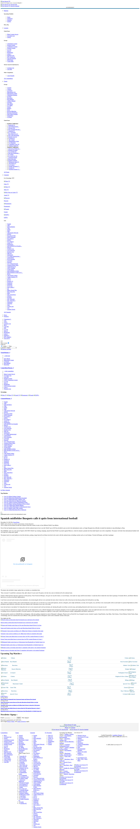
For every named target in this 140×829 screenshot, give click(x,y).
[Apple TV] (17, 395)
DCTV (9, 280)
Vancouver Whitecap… (14, 148)
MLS (5, 325)
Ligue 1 (9, 54)
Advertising (80, 740)
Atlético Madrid (11, 101)
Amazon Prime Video (12, 265)
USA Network (11, 250)
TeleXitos (9, 303)
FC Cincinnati (12, 132)
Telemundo (10, 255)
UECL (5, 322)
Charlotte (22, 762)
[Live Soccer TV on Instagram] (66, 784)
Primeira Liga (10, 55)
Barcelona (9, 98)
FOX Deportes (11, 259)
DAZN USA (10, 252)
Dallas (21, 787)
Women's (6, 316)
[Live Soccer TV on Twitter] (66, 781)
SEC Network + (11, 300)
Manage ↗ (7, 352)
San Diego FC (12, 163)
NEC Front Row (11, 294)
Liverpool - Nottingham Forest (64, 745)
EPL (5, 328)
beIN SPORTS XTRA (13, 271)
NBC (8, 231)
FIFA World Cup (9, 523)
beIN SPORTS (11, 227)
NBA (78, 759)
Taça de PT (7, 338)
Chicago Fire (11, 128)
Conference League (12, 46)
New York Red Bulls (13, 135)
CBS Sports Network (12, 232)
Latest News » (4, 696)
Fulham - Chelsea (69, 734)
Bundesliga (10, 52)
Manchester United (12, 93)
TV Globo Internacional (10, 434)
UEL (5, 320)
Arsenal (9, 87)
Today (8, 17)
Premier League (11, 48)
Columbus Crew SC (14, 144)
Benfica (9, 108)
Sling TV (50, 735)
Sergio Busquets (29, 523)
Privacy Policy (11, 721)
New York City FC (13, 134)
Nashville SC (11, 125)
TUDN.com (10, 306)
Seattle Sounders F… (14, 166)
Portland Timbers (12, 160)
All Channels (7, 312)
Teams (5, 81)
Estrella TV (10, 281)
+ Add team (7, 355)
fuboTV (9, 247)
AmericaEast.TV (11, 266)
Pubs (78, 747)
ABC (8, 225)
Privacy (79, 741)
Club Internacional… (13, 126)
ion (8, 288)
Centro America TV (12, 277)
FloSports (9, 284)
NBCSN (9, 253)
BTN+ (9, 274)
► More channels (5, 490)
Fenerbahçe (10, 115)
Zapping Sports (11, 309)
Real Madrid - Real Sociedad (65, 736)
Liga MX (9, 69)
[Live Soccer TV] (5, 1)
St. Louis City (23, 788)
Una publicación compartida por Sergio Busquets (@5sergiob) (23, 585)
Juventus (9, 102)
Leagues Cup (10, 68)
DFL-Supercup (11, 57)
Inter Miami (23, 757)
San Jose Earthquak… (14, 153)
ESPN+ (9, 240)
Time (10, 346)
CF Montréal (12, 143)
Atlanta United (24, 778)
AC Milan (9, 105)
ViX (8, 308)
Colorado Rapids (12, 157)
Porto (8, 109)
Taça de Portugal (11, 58)
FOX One (9, 286)
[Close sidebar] (1, 513)
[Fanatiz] (31, 395)
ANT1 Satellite (11, 268)
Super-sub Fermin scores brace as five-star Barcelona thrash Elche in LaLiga (19, 702)
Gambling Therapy (117, 735)
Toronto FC (12, 138)
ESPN (8, 229)
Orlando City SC (12, 137)
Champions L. (7, 319)
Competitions (4, 368)
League (4, 346)
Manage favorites (6, 349)
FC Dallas (10, 154)
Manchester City (11, 92)
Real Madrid (10, 99)
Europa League (11, 45)
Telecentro (10, 302)
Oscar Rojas (16, 522)
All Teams (6, 172)
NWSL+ (9, 296)
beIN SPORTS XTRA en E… (15, 272)
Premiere (9, 297)
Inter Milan (10, 104)
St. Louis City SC (12, 156)
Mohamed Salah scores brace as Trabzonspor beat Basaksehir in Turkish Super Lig (21, 711)
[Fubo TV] (4, 395)
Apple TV (10, 243)
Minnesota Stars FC (14, 162)
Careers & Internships (83, 744)
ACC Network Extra (12, 263)
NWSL (9, 37)
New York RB (23, 766)
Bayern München (11, 111)
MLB (78, 760)
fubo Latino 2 (10, 287)
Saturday (9, 20)
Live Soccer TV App (82, 737)
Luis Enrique (21, 523)
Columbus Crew (24, 777)
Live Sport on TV (82, 757)
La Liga (9, 49)
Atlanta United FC (13, 145)
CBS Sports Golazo (12, 275)
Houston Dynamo (12, 150)
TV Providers (48, 732)
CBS (8, 228)
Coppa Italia (10, 61)
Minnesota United (25, 794)
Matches (6, 10)
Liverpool (9, 90)
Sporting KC (23, 803)
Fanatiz (9, 224)
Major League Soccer (12, 34)
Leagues (6, 28)
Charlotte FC (11, 131)
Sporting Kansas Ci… (14, 169)
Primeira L (6, 335)
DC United (12, 140)
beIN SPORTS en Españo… (14, 246)
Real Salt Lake (12, 159)
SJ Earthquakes (24, 785)
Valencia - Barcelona (69, 774)
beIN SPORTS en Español (11, 424)
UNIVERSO (10, 258)
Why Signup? (25, 717)
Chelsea (9, 89)
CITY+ (9, 278)
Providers (79, 746)
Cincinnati (22, 763)
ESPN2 (9, 234)
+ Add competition (9, 371)
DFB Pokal (10, 60)
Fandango (9, 283)
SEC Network (11, 299)
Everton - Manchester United (64, 771)
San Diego (23, 796)
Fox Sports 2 (10, 241)
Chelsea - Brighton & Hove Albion (66, 748)
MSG (8, 293)
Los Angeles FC (12, 151)
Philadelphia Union (14, 141)
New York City (23, 765)
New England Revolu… (14, 129)
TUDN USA (10, 249)
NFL (82, 759)
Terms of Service (21, 721)
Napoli (9, 107)
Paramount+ (10, 244)
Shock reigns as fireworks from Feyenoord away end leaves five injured (18, 699)
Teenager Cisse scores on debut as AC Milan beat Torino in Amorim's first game (20, 705)
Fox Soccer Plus (11, 235)
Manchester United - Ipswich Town (65, 754)
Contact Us (80, 754)
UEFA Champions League (11, 380)
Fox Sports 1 (10, 238)
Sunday (9, 21)
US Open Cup (11, 36)
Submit (18, 717)
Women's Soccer (81, 735)
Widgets (79, 738)
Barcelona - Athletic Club (64, 739)
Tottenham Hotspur (12, 95)
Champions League (12, 43)
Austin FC (11, 168)
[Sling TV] (10, 395)
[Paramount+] (24, 395)
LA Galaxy (12, 165)
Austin (22, 802)
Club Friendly (10, 75)
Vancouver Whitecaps (22, 780)
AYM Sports (10, 269)
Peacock (9, 262)
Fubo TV (50, 737)
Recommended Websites (81, 749)
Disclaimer (80, 743)
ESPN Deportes (11, 237)
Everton (9, 96)
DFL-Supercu (7, 337)
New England (23, 760)
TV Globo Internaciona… (14, 256)
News (5, 315)
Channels (6, 175)
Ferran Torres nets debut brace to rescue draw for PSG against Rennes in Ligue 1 (20, 708)
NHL (86, 759)
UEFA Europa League (10, 386)
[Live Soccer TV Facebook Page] (66, 778)
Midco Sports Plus (12, 290)
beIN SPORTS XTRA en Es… (12, 450)
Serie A (9, 51)
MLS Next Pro (11, 291)
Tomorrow (10, 18)
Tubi (8, 305)
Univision (9, 260)
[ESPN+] (36, 395)
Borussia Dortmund (12, 112)
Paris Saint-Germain (12, 114)
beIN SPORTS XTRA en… (37, 789)
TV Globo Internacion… (36, 770)
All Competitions (8, 78)
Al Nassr (9, 117)
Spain (15, 523)
